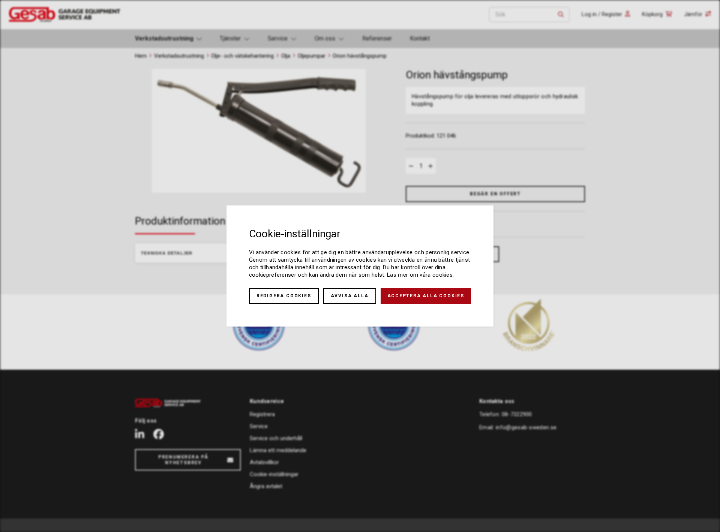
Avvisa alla (350, 295)
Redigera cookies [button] (283, 295)
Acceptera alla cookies (426, 295)
